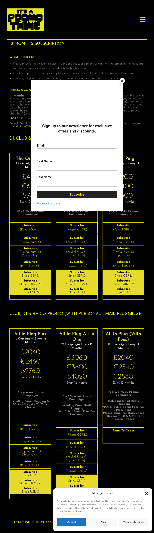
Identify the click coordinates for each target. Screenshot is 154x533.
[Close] (122, 81)
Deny (103, 522)
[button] (146, 493)
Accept (71, 522)
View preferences (133, 522)
